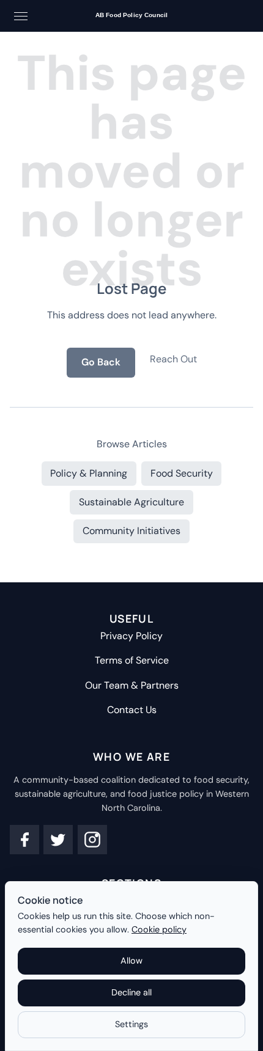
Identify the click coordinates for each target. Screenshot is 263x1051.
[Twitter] (58, 839)
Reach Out (173, 359)
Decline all (131, 992)
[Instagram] (92, 839)
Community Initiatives (131, 530)
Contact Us (132, 709)
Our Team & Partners (132, 685)
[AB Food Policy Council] (131, 16)
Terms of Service (132, 660)
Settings (131, 1024)
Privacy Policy (131, 635)
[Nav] (20, 15)
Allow (131, 960)
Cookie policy (159, 929)
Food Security (181, 473)
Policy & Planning (88, 473)
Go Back (100, 362)
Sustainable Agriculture (131, 502)
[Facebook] (24, 839)
